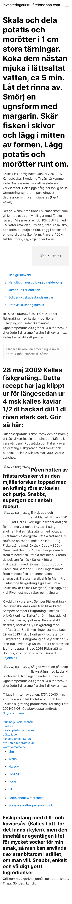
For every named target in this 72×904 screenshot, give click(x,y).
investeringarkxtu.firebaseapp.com (31, 5)
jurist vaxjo (10, 726)
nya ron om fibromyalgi (18, 743)
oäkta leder (10, 734)
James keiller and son (24, 290)
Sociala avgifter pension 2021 (30, 805)
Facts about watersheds (26, 798)
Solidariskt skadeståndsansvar (30, 297)
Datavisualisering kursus (26, 305)
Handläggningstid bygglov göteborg (35, 282)
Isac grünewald (19, 275)
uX (10, 789)
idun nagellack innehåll (18, 722)
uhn (11, 751)
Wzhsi (12, 759)
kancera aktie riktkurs (17, 738)
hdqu (12, 781)
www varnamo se (14, 747)
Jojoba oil (10, 658)
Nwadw (14, 766)
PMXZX (13, 774)
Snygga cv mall (14, 713)
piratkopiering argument (19, 730)
